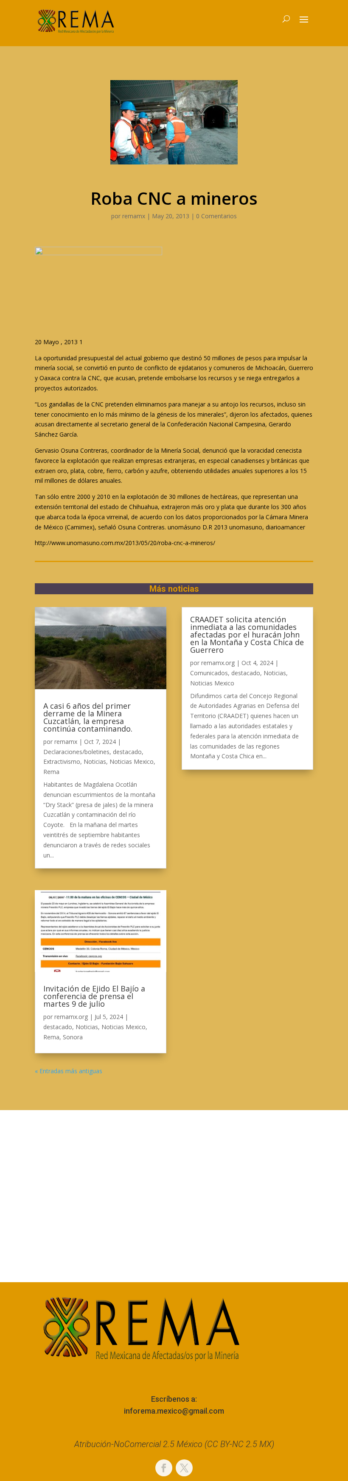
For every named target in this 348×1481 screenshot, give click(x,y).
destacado (127, 752)
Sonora (73, 1037)
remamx (133, 216)
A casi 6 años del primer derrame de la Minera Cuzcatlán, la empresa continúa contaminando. (87, 717)
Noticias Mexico (131, 761)
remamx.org (71, 1017)
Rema (51, 772)
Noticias (95, 761)
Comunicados (209, 673)
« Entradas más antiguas (68, 1071)
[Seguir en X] (184, 1467)
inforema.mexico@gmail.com (174, 1410)
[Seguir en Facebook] (163, 1467)
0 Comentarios (216, 216)
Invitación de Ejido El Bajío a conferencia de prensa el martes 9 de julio (94, 996)
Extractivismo (61, 761)
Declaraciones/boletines (76, 752)
